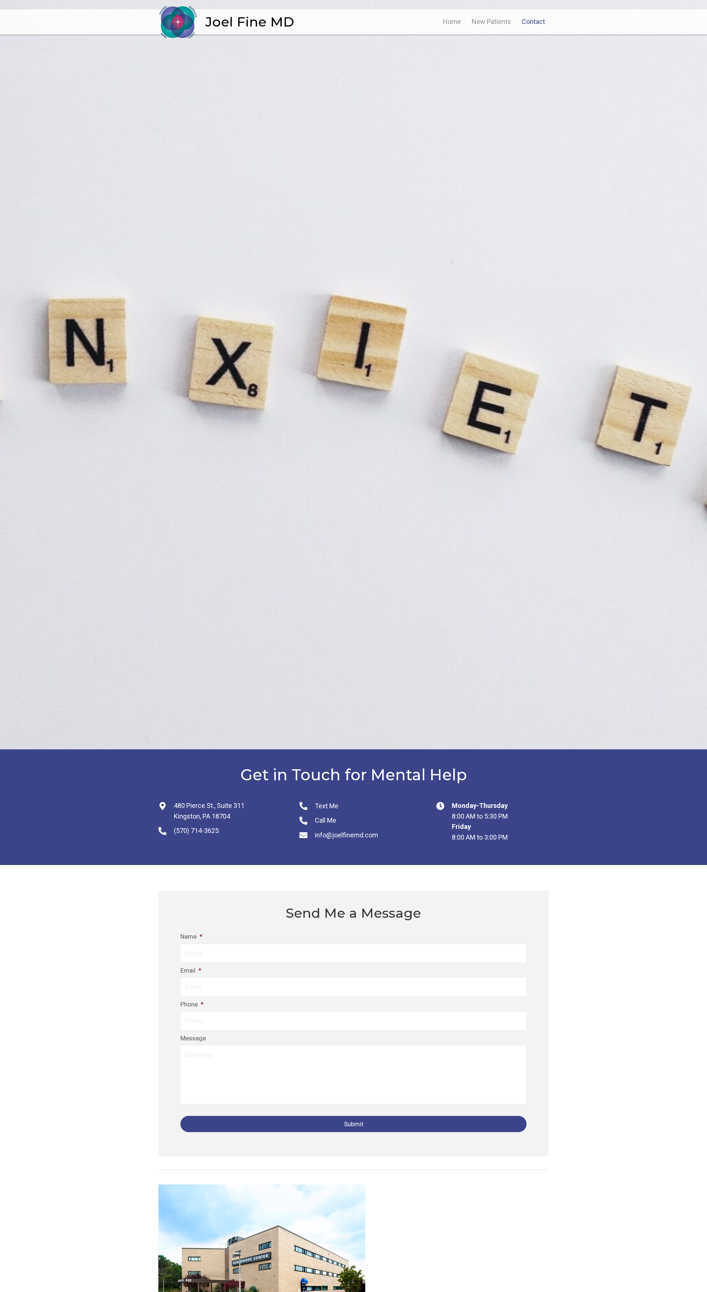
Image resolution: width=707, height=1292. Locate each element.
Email (190, 970)
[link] (452, 22)
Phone (192, 1004)
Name (191, 936)
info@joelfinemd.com (346, 835)
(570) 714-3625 (196, 830)
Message (193, 1038)
